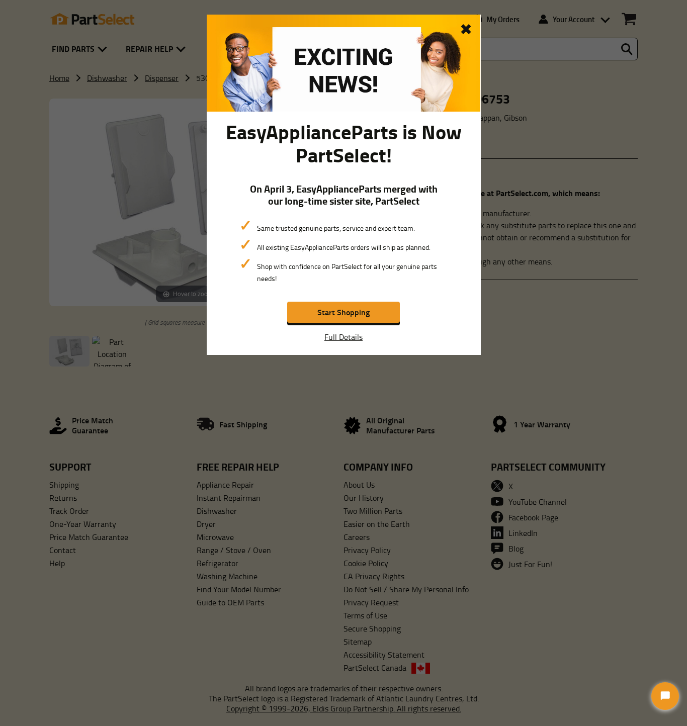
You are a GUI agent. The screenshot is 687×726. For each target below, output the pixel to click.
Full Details (343, 336)
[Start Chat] (665, 696)
